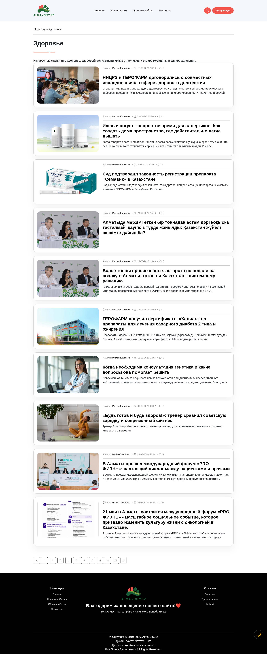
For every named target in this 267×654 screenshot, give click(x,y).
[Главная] (43, 10)
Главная (99, 10)
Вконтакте (210, 594)
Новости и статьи (57, 599)
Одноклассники (210, 599)
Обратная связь (57, 604)
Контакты (164, 10)
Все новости (119, 10)
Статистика (57, 609)
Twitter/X (210, 604)
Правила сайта (142, 10)
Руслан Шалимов (121, 68)
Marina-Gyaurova (120, 454)
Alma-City (39, 29)
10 (116, 560)
